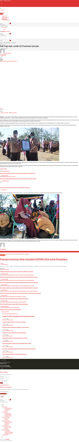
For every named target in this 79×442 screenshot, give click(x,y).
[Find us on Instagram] (3, 368)
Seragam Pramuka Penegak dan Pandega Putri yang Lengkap (15, 327)
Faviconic (7, 424)
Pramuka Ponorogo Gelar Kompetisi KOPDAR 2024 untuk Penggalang (33, 259)
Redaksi (4, 2)
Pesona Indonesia (6, 31)
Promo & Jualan (8, 427)
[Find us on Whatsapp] (4, 368)
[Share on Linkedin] (0, 113)
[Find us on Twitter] (2, 368)
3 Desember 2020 (4, 175)
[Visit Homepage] (2, 9)
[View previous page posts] (0, 190)
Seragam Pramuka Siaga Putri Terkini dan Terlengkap (14, 322)
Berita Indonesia (7, 42)
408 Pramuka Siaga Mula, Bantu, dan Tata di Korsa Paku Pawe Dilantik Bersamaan (19, 277)
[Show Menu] (0, 38)
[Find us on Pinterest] (5, 368)
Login (4, 6)
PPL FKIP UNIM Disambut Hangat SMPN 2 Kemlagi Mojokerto (14, 304)
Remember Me (4, 380)
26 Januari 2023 (4, 300)
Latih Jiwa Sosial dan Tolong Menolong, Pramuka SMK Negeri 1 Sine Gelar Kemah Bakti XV (20, 293)
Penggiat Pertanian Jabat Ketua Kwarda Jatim (10, 309)
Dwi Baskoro (8, 53)
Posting (1, 13)
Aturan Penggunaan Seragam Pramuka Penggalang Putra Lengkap (16, 343)
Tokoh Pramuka (8, 415)
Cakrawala (7, 423)
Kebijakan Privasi (8, 433)
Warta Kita (4, 16)
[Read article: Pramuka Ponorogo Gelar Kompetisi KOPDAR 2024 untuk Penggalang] (39, 254)
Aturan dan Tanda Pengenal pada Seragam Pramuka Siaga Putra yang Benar (19, 348)
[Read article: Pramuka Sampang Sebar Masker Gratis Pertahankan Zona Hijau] (39, 183)
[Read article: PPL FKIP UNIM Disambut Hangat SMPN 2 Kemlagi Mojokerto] (39, 302)
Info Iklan (4, 4)
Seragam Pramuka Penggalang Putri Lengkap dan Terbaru (18, 316)
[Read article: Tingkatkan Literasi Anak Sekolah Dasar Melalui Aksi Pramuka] (39, 296)
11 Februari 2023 (4, 279)
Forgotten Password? (4, 385)
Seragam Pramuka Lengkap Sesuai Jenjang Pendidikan (14, 332)
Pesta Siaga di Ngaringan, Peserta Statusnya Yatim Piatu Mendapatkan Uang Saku (19, 288)
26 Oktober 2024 (4, 264)
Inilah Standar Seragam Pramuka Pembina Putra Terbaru (14, 338)
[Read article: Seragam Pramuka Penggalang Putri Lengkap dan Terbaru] (40, 313)
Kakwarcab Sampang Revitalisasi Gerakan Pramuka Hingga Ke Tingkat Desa (17, 173)
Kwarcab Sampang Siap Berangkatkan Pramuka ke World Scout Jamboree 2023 (18, 178)
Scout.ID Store (5, 434)
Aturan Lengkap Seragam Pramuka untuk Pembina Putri (14, 354)
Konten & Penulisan (9, 432)
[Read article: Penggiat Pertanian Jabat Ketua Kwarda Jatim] (39, 307)
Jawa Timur (13, 42)
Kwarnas (6, 410)
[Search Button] (10, 40)
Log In (2, 395)
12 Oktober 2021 (3, 54)
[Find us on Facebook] (0, 368)
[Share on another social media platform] (0, 114)
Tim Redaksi (7, 431)
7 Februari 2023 (4, 284)
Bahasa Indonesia (8, 422)
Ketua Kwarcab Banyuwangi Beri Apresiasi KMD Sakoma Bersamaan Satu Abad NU (19, 282)
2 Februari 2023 (4, 295)
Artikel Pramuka (5, 417)
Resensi (6, 428)
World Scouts (7, 409)
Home (1, 42)
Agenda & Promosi (6, 426)
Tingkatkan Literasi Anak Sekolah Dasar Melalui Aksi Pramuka (14, 298)
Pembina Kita (7, 413)
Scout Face (4, 27)
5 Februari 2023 (4, 290)
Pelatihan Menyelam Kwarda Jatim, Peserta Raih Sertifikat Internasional (16, 271)
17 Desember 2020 (5, 311)
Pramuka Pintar (8, 414)
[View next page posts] (1, 190)
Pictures (6, 419)
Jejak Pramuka (5, 17)
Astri (2, 263)
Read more (2, 268)
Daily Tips (7, 418)
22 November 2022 (5, 306)
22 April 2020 (3, 189)
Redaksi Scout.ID (6, 429)
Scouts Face (4, 412)
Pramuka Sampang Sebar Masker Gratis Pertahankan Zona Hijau (15, 187)
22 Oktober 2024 (4, 273)
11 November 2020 (5, 180)
